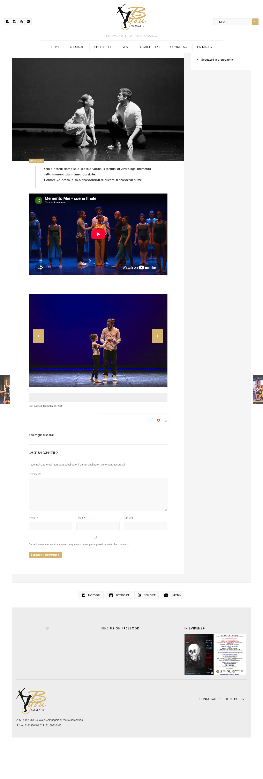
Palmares (204, 46)
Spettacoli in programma (217, 59)
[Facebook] (7, 21)
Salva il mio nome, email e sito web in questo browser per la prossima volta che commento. (79, 544)
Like (164, 421)
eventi (125, 46)
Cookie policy (234, 699)
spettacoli (102, 46)
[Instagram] (14, 21)
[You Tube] (21, 21)
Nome (33, 518)
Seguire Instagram (50, 635)
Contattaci (178, 46)
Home (55, 46)
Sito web (129, 518)
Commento (35, 474)
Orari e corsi (150, 46)
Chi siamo (77, 46)
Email (80, 518)
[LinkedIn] (28, 21)
